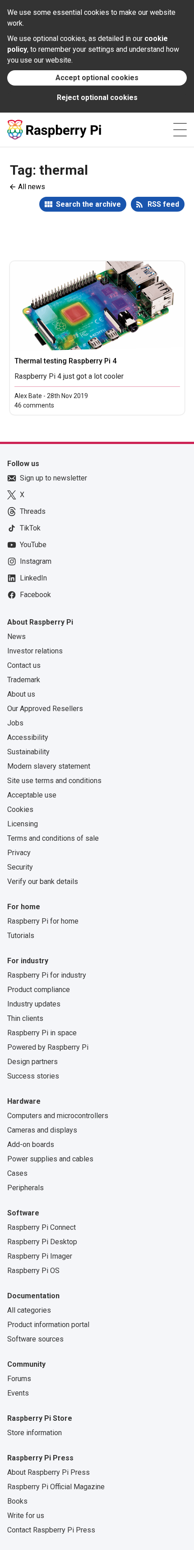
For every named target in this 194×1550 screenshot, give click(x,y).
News (16, 636)
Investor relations (35, 651)
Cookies (20, 809)
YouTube (33, 544)
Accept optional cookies (97, 77)
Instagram (35, 561)
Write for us (25, 1515)
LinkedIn (33, 578)
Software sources (35, 1339)
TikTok (30, 528)
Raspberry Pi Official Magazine (56, 1486)
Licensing (22, 824)
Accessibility (27, 737)
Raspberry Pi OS (33, 1270)
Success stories (33, 1076)
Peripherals (25, 1187)
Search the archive (88, 204)
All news (31, 186)
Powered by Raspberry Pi (47, 1047)
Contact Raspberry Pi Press (51, 1530)
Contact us (24, 665)
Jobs (15, 723)
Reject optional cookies (97, 97)
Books (17, 1501)
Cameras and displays (42, 1130)
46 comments (34, 405)
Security (20, 867)
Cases (17, 1173)
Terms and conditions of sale (53, 838)
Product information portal (48, 1324)
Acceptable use (31, 795)
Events (18, 1393)
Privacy (19, 852)
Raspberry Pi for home (43, 921)
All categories (29, 1310)
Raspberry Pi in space (42, 1033)
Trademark (23, 679)
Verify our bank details (42, 881)
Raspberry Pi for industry (46, 975)
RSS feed (163, 204)
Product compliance (38, 989)
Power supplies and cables (50, 1159)
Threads (33, 511)
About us (21, 694)
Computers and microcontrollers (57, 1115)
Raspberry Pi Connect (41, 1227)
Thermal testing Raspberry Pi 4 (65, 361)
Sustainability (28, 752)
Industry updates (33, 1004)
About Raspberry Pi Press (48, 1472)
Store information (34, 1432)
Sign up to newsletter (53, 478)
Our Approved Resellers (45, 708)
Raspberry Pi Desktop (42, 1241)
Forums (19, 1378)
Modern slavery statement (48, 766)
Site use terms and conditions (54, 780)
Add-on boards (30, 1144)
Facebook (35, 594)
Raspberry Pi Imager (39, 1256)
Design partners (32, 1061)
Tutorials (20, 935)
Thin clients (25, 1018)
